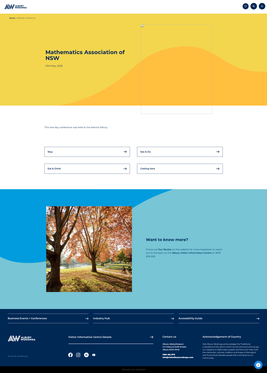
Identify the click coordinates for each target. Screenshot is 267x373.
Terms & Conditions (18, 356)
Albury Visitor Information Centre (191, 252)
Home (12, 18)
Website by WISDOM (133, 369)
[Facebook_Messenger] (258, 365)
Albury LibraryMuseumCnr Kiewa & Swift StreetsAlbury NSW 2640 (174, 347)
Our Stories (164, 249)
